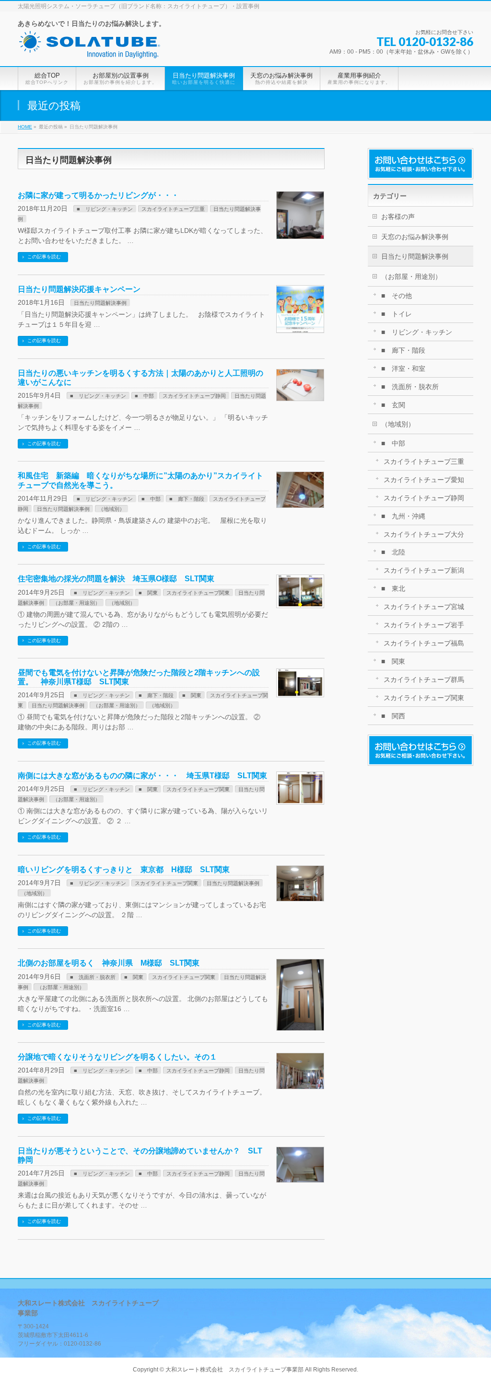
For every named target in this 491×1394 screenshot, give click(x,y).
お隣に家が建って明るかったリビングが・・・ (98, 195)
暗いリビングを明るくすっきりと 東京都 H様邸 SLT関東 (124, 869)
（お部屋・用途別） (76, 603)
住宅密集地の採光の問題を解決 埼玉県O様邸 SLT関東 (116, 579)
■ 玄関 (393, 405)
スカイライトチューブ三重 (173, 209)
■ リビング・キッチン (105, 209)
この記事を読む (44, 256)
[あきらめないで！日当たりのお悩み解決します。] (90, 48)
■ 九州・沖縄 (403, 516)
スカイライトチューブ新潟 (424, 570)
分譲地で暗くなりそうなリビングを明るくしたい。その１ (117, 1057)
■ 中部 (144, 396)
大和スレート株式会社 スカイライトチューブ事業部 (234, 1369)
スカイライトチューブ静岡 (194, 396)
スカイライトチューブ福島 (424, 643)
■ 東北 (393, 588)
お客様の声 (398, 216)
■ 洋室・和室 (403, 368)
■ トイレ (396, 314)
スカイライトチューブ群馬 (424, 679)
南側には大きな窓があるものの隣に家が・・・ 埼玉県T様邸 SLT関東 (142, 776)
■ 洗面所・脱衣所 (93, 977)
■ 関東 (148, 593)
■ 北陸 (393, 552)
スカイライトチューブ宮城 (424, 607)
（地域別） (111, 509)
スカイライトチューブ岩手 (424, 625)
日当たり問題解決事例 (100, 303)
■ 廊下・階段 (186, 499)
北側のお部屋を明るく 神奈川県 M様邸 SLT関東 (108, 963)
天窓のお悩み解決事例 (414, 237)
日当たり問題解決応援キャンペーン (79, 289)
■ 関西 (393, 716)
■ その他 (396, 296)
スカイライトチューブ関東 (198, 593)
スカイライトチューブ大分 (424, 534)
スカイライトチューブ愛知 (424, 480)
